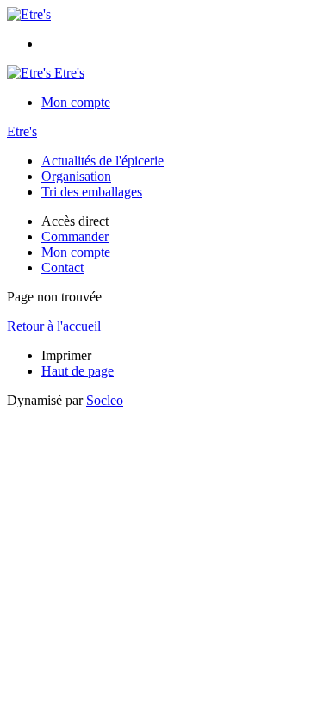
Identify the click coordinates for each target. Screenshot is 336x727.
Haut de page (77, 371)
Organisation (76, 176)
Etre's (22, 131)
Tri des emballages (91, 191)
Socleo (104, 400)
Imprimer (66, 355)
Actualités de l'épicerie (102, 160)
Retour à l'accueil (54, 326)
